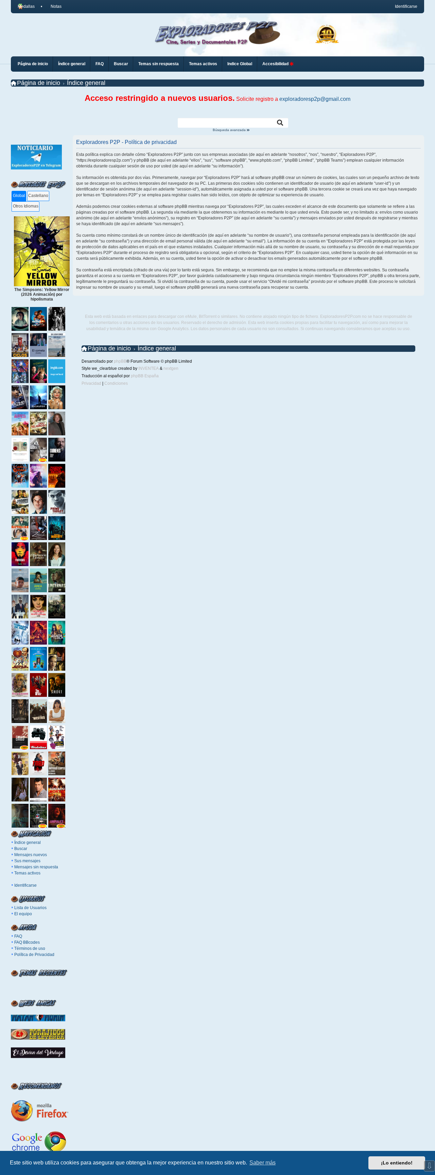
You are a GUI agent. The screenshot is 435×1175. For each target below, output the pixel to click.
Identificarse (25, 885)
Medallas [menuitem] (26, 6)
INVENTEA (148, 368)
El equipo (23, 913)
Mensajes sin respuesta (36, 867)
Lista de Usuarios (30, 907)
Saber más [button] (262, 1162)
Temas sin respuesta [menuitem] (158, 63)
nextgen (170, 368)
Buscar (20, 848)
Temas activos (27, 873)
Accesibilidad (276, 63)
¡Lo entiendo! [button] (397, 1162)
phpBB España (145, 376)
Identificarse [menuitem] (406, 6)
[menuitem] (53, 6)
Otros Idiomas (25, 206)
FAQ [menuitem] (99, 63)
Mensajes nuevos (30, 854)
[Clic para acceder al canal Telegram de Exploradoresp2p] (36, 168)
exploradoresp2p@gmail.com (314, 99)
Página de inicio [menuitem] (33, 63)
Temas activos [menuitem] (203, 63)
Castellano (38, 195)
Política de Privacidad (34, 954)
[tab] (19, 196)
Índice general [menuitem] (71, 63)
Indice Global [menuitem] (239, 63)
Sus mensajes (27, 860)
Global (19, 195)
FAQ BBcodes (27, 942)
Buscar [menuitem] (121, 63)
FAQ (18, 936)
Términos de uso (29, 948)
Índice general (27, 842)
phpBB (120, 361)
